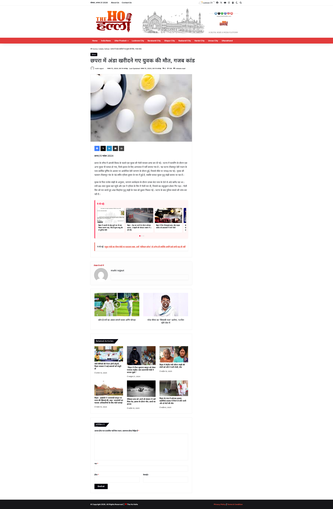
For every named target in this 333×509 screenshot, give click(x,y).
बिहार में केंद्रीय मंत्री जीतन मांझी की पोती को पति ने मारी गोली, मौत (172, 366)
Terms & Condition (235, 504)
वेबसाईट (145, 475)
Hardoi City (199, 41)
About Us (115, 2)
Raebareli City (184, 41)
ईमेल (96, 475)
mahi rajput (99, 68)
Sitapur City (169, 41)
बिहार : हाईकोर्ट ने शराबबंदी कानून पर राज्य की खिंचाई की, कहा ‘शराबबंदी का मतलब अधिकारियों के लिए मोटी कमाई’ (108, 400)
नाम (96, 463)
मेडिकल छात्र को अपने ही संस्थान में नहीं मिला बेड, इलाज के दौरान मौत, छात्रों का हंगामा (141, 402)
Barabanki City (154, 41)
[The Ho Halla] (114, 21)
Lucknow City (138, 41)
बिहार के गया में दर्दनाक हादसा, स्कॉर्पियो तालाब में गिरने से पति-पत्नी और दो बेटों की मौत (172, 401)
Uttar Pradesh (120, 41)
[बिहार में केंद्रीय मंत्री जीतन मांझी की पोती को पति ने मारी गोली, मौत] (173, 354)
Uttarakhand (227, 41)
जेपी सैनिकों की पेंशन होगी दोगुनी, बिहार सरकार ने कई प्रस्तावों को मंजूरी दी (107, 366)
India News (106, 41)
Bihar (107, 49)
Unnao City (213, 41)
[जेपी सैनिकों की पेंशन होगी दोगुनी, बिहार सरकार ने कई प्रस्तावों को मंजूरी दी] (108, 353)
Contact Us (127, 2)
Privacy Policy (220, 504)
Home (94, 41)
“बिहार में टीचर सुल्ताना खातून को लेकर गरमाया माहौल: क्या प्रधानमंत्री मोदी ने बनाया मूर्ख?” (141, 370)
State (101, 49)
